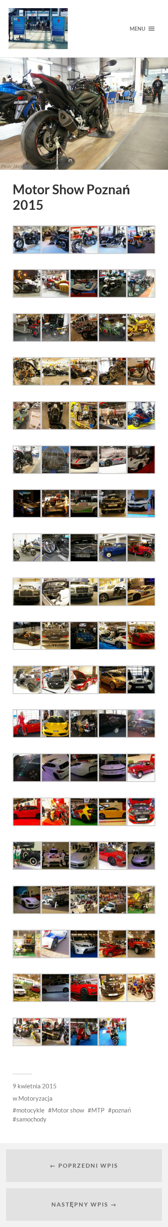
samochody (31, 1119)
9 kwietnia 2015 (35, 1086)
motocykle (30, 1110)
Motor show (68, 1110)
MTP (97, 1110)
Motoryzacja (35, 1098)
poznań (121, 1110)
